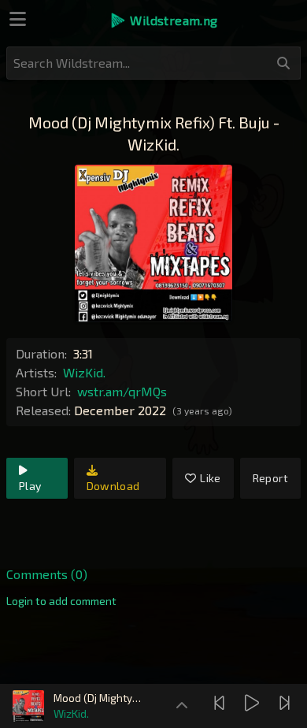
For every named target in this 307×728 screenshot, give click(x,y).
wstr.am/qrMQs (122, 391)
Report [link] (270, 478)
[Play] (254, 702)
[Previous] (221, 702)
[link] (61, 601)
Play (30, 485)
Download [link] (113, 485)
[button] (163, 20)
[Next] (286, 702)
